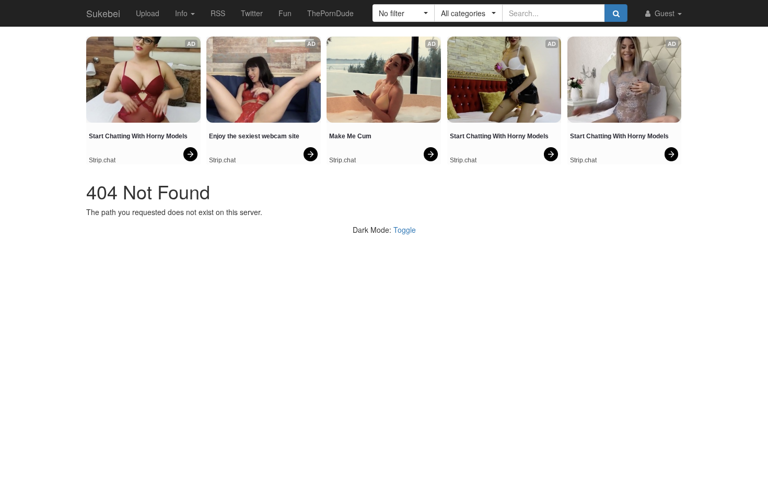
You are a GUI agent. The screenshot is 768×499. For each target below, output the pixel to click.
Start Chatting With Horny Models (138, 136)
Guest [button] (665, 13)
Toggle (404, 229)
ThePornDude (330, 13)
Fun (285, 13)
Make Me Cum (350, 136)
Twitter (252, 13)
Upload (147, 13)
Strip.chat (102, 160)
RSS (218, 13)
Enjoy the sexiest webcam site (254, 136)
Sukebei (103, 13)
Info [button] (182, 13)
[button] (404, 13)
